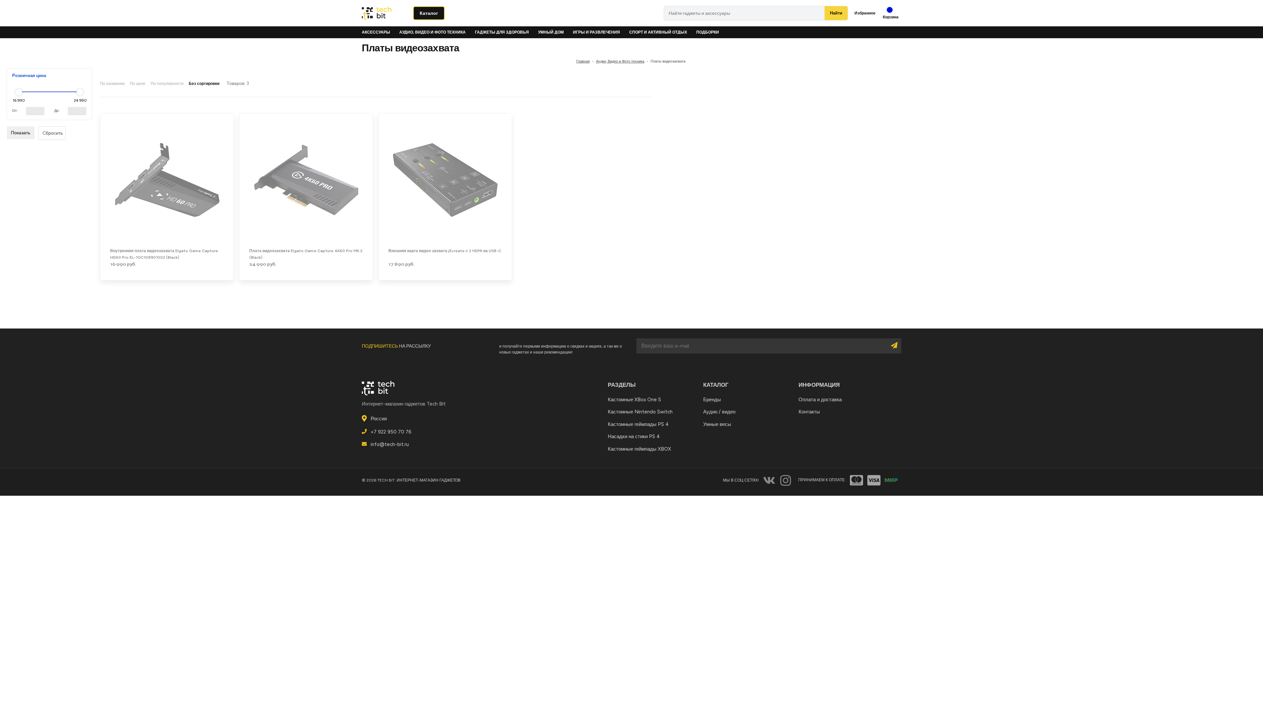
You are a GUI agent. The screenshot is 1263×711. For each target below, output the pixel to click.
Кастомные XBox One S (634, 400)
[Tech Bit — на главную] (385, 13)
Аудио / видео (719, 412)
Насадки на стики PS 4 (634, 436)
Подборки (707, 32)
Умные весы (717, 424)
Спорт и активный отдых (658, 32)
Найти (836, 13)
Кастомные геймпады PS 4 (638, 424)
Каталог (429, 13)
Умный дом (551, 32)
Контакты (809, 412)
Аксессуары (376, 32)
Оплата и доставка (820, 400)
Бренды (712, 400)
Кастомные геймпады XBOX (639, 449)
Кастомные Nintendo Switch (640, 412)
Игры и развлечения (596, 32)
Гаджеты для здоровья (502, 32)
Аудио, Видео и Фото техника (432, 32)
